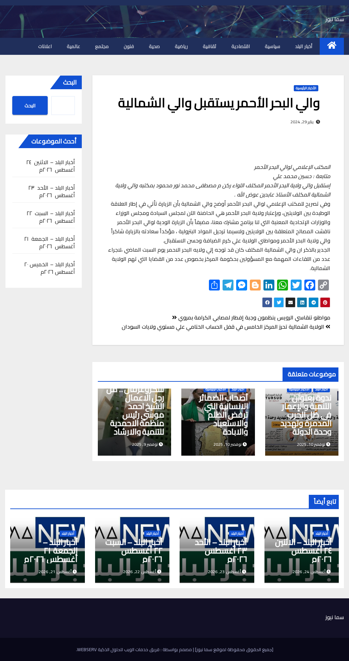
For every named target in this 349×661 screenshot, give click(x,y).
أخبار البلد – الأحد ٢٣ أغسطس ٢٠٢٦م (51, 191)
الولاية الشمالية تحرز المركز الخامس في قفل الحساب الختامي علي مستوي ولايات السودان (223, 326)
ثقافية (209, 46)
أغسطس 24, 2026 (308, 572)
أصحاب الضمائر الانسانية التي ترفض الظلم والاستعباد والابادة (223, 414)
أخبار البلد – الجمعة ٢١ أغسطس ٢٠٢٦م (49, 242)
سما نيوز (334, 19)
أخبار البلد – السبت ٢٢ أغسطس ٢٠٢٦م (51, 217)
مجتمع (102, 46)
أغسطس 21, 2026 (55, 572)
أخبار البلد (303, 46)
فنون (129, 46)
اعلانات (45, 46)
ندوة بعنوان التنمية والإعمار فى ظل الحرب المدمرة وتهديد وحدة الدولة (306, 414)
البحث (70, 82)
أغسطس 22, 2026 (139, 572)
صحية (154, 46)
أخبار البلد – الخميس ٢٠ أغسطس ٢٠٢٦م (49, 268)
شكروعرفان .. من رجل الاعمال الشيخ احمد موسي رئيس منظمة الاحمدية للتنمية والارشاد (135, 410)
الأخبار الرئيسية (306, 88)
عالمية (73, 46)
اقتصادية (240, 46)
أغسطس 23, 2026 (224, 572)
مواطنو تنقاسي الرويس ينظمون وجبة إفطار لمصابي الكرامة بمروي (253, 317)
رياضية (181, 46)
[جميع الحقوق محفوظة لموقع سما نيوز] (233, 649)
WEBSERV (87, 649)
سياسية (272, 46)
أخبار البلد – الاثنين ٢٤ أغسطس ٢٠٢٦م (50, 166)
